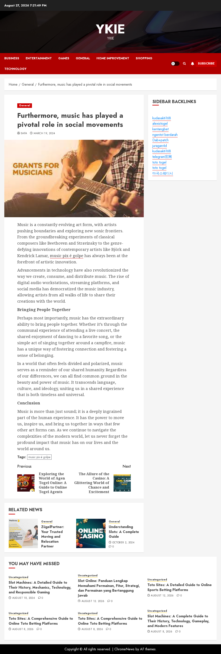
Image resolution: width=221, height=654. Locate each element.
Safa (24, 133)
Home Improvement (112, 58)
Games (63, 58)
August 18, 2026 (23, 598)
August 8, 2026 (23, 629)
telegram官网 (162, 156)
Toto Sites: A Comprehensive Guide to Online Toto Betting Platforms (41, 621)
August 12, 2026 (93, 601)
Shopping (144, 58)
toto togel (159, 162)
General (83, 58)
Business (11, 58)
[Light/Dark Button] (175, 63)
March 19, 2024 (44, 133)
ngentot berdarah (165, 134)
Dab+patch (160, 140)
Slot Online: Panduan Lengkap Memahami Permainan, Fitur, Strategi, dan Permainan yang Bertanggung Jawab (109, 588)
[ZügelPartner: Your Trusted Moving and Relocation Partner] (23, 533)
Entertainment (39, 58)
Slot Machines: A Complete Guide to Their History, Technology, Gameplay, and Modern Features (178, 621)
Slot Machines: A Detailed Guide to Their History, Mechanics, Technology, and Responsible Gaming (40, 587)
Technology (15, 69)
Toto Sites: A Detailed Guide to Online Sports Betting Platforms (179, 587)
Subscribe (206, 63)
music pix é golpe (66, 255)
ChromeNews (124, 649)
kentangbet (160, 129)
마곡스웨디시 (162, 173)
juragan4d (159, 145)
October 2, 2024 (123, 542)
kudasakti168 (161, 118)
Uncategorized (18, 577)
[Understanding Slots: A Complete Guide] (91, 533)
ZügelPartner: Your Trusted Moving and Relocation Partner (52, 536)
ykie (110, 29)
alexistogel (160, 123)
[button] (184, 63)
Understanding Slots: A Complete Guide (124, 531)
